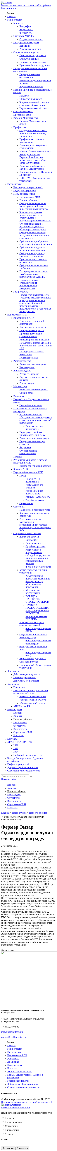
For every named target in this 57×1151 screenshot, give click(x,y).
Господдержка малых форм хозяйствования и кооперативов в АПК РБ (33, 274)
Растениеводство (22, 361)
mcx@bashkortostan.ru (12, 1032)
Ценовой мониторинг (30, 405)
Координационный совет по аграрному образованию (34, 103)
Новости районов (22, 719)
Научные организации (31, 86)
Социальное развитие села (27, 533)
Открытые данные (29, 58)
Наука (22, 475)
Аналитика (13, 684)
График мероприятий (18, 764)
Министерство (14, 19)
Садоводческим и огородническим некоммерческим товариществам (28, 284)
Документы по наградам (26, 680)
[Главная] (6, 2)
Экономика (19, 396)
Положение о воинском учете (34, 510)
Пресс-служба (14, 709)
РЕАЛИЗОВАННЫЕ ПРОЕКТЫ (36, 618)
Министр (18, 23)
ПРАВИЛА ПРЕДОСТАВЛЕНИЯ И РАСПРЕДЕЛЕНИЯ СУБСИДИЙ (37, 609)
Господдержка (14, 184)
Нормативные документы (32, 658)
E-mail (5, 1139)
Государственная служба (26, 42)
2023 (15, 748)
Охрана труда (26, 392)
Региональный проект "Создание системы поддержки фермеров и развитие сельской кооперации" (35, 418)
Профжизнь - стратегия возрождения (31, 140)
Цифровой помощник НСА (27, 755)
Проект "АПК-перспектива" (33, 480)
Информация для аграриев (34, 486)
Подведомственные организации (29, 75)
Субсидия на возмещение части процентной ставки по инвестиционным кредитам (34, 206)
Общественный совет (30, 99)
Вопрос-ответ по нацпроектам (34, 427)
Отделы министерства (31, 39)
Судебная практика (35, 546)
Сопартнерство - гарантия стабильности (33, 146)
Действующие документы (26, 674)
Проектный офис (22, 114)
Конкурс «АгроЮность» (38, 497)
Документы (32, 540)
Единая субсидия (28, 200)
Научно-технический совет (33, 108)
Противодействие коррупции (34, 65)
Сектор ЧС (19, 506)
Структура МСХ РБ (23, 36)
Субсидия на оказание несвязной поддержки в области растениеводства (32, 226)
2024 (15, 751)
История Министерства (25, 118)
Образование (26, 503)
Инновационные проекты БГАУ (34, 492)
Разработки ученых (36, 500)
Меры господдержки (24, 193)
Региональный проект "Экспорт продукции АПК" (30, 461)
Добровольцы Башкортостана (22, 767)
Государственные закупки (32, 62)
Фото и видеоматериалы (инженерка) (38, 642)
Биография (25, 26)
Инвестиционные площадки (34, 339)
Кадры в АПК (20, 469)
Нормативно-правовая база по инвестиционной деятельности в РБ (35, 346)
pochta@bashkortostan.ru (13, 1037)
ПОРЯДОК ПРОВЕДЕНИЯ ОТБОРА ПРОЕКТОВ (37, 599)
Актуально (25, 447)
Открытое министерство (26, 52)
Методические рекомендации (33, 591)
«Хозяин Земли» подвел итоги (35, 151)
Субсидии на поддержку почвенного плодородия (32, 248)
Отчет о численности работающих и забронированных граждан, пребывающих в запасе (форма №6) (35, 525)
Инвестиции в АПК (23, 318)
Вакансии (24, 45)
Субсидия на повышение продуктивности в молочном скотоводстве (34, 235)
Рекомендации (27, 367)
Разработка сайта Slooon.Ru (15, 1107)
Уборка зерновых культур (32, 699)
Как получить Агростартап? (28, 187)
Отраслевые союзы (23, 111)
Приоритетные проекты (31, 330)
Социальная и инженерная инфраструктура (33, 636)
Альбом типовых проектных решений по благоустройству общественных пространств (38, 581)
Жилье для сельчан (29, 536)
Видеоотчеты (26, 29)
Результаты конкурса (30, 49)
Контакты (18, 735)
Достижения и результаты (32, 327)
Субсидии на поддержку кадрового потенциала (32, 254)
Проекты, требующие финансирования (30, 335)
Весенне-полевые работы (32, 696)
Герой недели (20, 722)
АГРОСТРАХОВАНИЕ (19, 742)
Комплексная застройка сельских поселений (31, 624)
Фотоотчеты (25, 32)
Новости (17, 712)
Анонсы (17, 716)
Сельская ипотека (28, 661)
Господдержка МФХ (30, 197)
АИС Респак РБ (21, 706)
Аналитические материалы (33, 364)
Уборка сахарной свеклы (32, 703)
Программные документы (32, 55)
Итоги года (19, 687)
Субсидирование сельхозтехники (28, 452)
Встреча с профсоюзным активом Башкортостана (32, 167)
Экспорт (17, 456)
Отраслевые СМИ (22, 732)
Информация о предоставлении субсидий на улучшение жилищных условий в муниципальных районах (38, 556)
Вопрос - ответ (33, 543)
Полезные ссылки (28, 357)
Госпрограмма (20, 291)
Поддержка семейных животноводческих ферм (32, 433)
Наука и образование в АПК (28, 472)
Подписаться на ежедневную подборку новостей (26, 1102)
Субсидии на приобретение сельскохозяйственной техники (35, 242)
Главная (11, 16)
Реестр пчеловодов (29, 374)
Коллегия (24, 95)
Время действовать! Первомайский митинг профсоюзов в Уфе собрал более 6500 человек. (33, 158)
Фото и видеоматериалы (38, 566)
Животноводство (22, 370)
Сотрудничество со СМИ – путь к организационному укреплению (33, 133)
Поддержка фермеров (24, 190)
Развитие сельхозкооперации (34, 438)
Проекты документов (24, 677)
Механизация (20, 386)
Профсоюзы (19, 127)
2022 (15, 745)
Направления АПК (17, 314)
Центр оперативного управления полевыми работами (30, 692)
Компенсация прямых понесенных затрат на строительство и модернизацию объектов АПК (35, 216)
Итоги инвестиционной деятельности (31, 322)
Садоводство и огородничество (23, 770)
